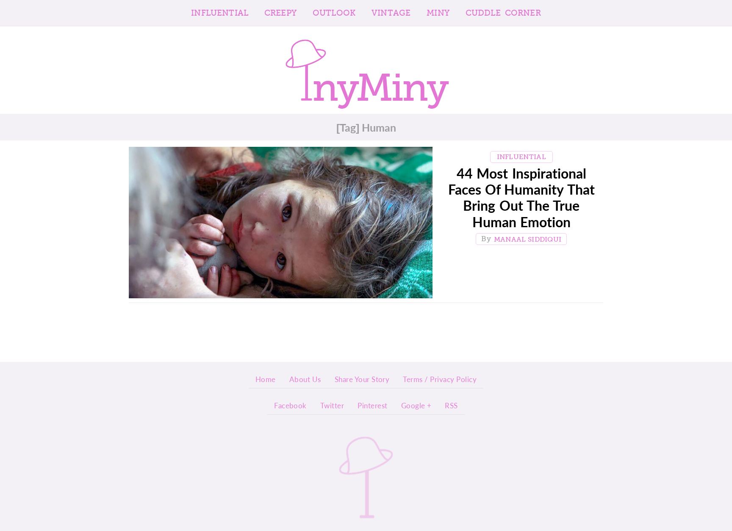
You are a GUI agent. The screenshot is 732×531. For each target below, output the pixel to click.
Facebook (290, 405)
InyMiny (366, 477)
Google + (416, 405)
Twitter (332, 405)
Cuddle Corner (503, 13)
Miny (438, 13)
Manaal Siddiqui (528, 239)
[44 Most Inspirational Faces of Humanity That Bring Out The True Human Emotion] (281, 225)
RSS (451, 405)
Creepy (280, 13)
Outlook (334, 13)
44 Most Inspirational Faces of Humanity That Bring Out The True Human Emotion (521, 197)
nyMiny (379, 83)
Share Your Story (362, 379)
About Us (305, 379)
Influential (219, 13)
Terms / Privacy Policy (440, 379)
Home (265, 379)
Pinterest (372, 405)
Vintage (391, 13)
